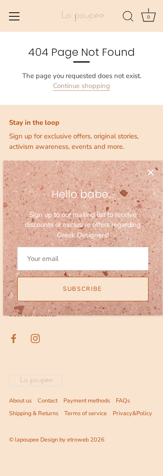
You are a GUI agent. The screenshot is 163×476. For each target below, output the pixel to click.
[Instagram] (35, 337)
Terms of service (85, 413)
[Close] (151, 172)
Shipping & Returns (33, 413)
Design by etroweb (65, 440)
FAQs (123, 401)
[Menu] (14, 16)
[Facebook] (13, 337)
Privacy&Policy (132, 413)
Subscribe (82, 289)
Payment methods (86, 401)
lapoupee (27, 440)
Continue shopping (81, 85)
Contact (48, 401)
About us (20, 401)
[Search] (128, 18)
